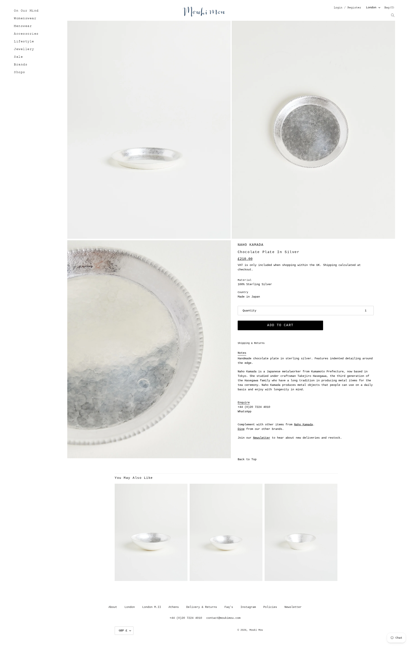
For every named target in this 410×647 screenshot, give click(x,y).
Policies (270, 607)
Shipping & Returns (251, 343)
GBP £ (123, 630)
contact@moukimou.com (223, 618)
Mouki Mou (256, 630)
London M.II (151, 607)
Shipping (330, 265)
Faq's (228, 607)
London (371, 7)
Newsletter (261, 437)
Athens (173, 607)
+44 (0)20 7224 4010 (254, 407)
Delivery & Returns (201, 607)
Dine (241, 429)
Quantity (249, 310)
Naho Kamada (251, 245)
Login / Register (347, 7)
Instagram (248, 607)
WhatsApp (244, 411)
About (112, 607)
